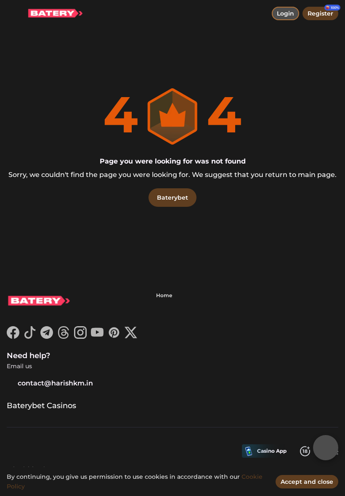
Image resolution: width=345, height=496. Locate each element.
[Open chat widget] (325, 447)
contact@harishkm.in (55, 383)
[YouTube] (97, 336)
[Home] (51, 14)
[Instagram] (80, 336)
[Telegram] (46, 336)
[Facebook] (13, 336)
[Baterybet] (38, 302)
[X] (131, 336)
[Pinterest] (114, 336)
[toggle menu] (13, 13)
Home (164, 295)
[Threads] (63, 336)
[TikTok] (30, 336)
